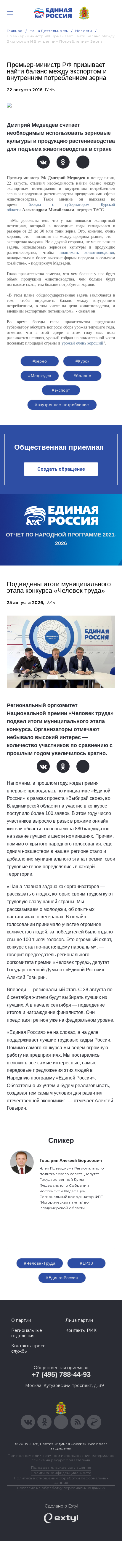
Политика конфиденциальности (61, 1472)
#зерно (40, 361)
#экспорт (61, 390)
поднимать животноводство (87, 252)
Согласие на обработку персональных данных (61, 1488)
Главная (15, 30)
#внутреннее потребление (62, 404)
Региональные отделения (26, 1333)
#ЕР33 (86, 1263)
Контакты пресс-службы (29, 1348)
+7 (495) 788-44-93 (61, 1374)
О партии (21, 1320)
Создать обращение (61, 469)
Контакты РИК (81, 1330)
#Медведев (39, 375)
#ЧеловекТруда (39, 1263)
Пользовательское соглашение (61, 1467)
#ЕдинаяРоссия (62, 1277)
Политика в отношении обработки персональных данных (61, 1480)
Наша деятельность (49, 30)
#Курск (82, 361)
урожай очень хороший (82, 343)
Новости (83, 30)
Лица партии (79, 1320)
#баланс (82, 375)
